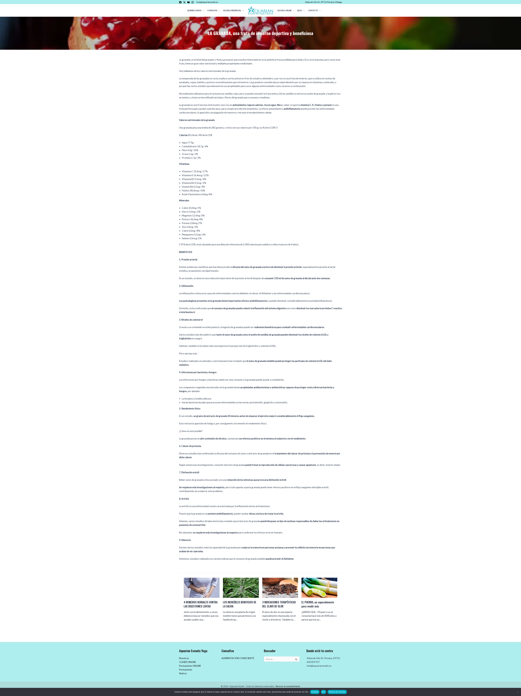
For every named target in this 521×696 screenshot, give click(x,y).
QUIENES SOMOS (194, 10)
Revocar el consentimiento (288, 686)
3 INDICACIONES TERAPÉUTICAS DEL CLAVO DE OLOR (279, 604)
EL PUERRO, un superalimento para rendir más (317, 604)
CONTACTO (313, 10)
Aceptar (314, 692)
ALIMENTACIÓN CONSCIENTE (238, 658)
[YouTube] (188, 2)
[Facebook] (180, 2)
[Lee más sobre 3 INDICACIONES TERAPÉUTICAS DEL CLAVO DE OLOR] (280, 587)
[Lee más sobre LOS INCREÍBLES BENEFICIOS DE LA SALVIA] (241, 587)
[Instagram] (192, 2)
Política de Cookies (337, 692)
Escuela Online (285, 10)
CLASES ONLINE (187, 662)
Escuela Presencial (232, 10)
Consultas (212, 10)
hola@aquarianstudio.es (207, 2)
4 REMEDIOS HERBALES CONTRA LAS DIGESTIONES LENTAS (200, 604)
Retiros (183, 673)
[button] (202, 10)
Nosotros (184, 658)
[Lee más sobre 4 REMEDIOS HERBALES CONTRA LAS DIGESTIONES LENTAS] (202, 587)
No (323, 692)
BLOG (299, 10)
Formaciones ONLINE (190, 665)
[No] (517, 692)
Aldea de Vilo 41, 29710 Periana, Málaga (323, 2)
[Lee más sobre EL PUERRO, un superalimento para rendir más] (319, 587)
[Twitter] (184, 2)
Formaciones (185, 669)
